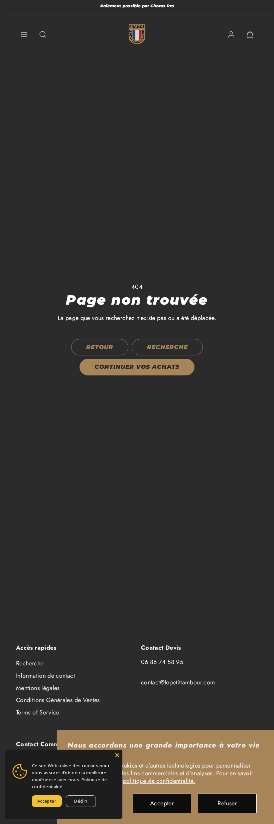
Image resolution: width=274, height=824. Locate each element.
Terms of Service (37, 712)
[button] (24, 34)
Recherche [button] (167, 347)
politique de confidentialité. (159, 781)
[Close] (117, 755)
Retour (99, 347)
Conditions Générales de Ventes (58, 700)
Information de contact (45, 675)
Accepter (162, 803)
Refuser (227, 803)
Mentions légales (38, 688)
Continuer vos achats (137, 366)
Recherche (29, 663)
